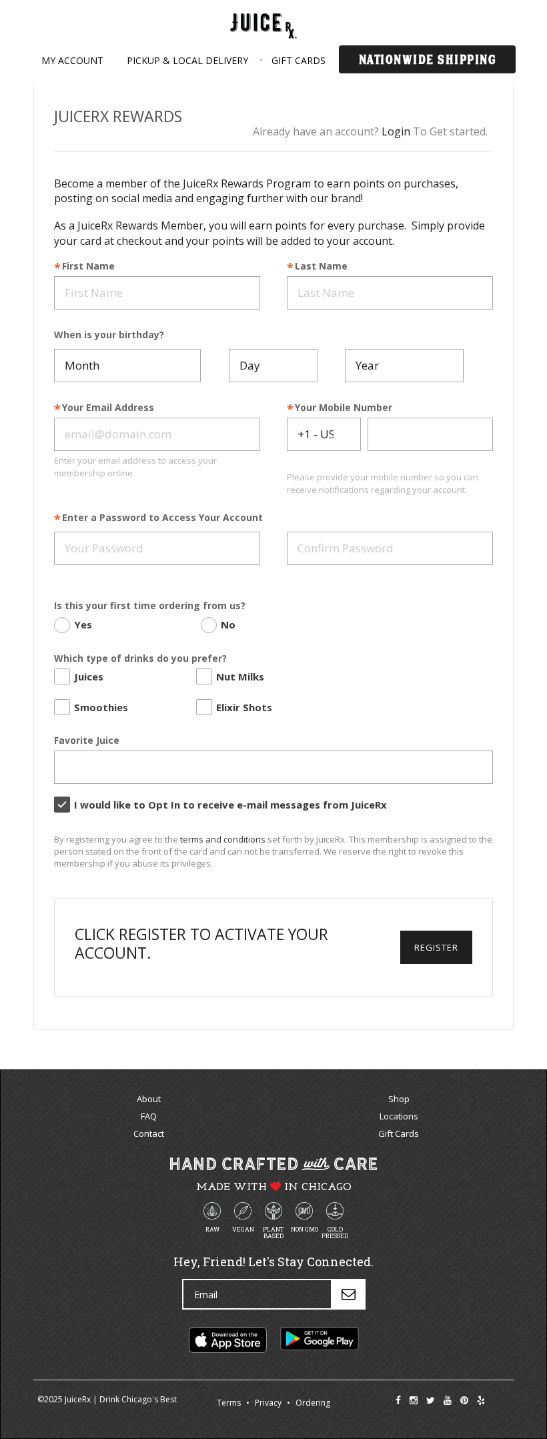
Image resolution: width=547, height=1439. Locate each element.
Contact (148, 1133)
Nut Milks (240, 676)
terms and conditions (222, 839)
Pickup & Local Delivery (187, 60)
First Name (88, 266)
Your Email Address (108, 408)
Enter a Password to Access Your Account (162, 518)
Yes (83, 624)
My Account (72, 60)
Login (396, 131)
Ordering (313, 1402)
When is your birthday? (109, 335)
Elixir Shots (244, 707)
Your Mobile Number (343, 408)
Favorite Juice (86, 741)
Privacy (268, 1402)
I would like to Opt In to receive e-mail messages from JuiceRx (230, 804)
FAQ (149, 1116)
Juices (88, 676)
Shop (399, 1099)
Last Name (321, 266)
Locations (399, 1116)
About (149, 1099)
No (228, 624)
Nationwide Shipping (427, 59)
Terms (229, 1402)
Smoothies (101, 707)
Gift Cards (298, 60)
